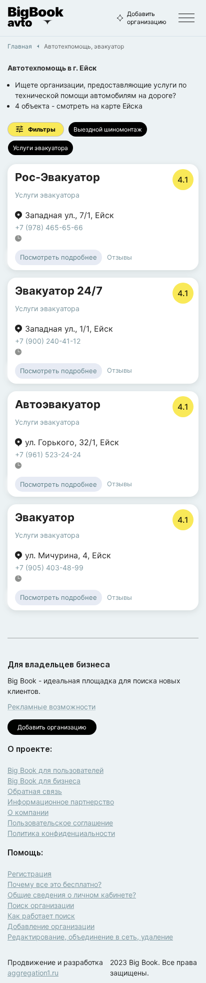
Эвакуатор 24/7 (58, 290)
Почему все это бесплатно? (55, 884)
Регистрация (30, 873)
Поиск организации (41, 905)
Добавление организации (51, 926)
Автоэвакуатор (57, 404)
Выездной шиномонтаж (108, 129)
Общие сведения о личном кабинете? (72, 894)
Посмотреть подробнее (58, 257)
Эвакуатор (44, 517)
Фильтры (42, 129)
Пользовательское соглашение (60, 822)
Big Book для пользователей (56, 770)
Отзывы (119, 257)
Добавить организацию (146, 18)
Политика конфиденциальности (61, 833)
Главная (20, 46)
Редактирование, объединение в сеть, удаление (90, 936)
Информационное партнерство (61, 801)
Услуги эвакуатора (40, 148)
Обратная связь (35, 791)
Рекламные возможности (52, 706)
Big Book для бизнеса (44, 780)
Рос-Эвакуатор (57, 177)
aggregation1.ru (33, 972)
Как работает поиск (41, 915)
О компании (28, 812)
